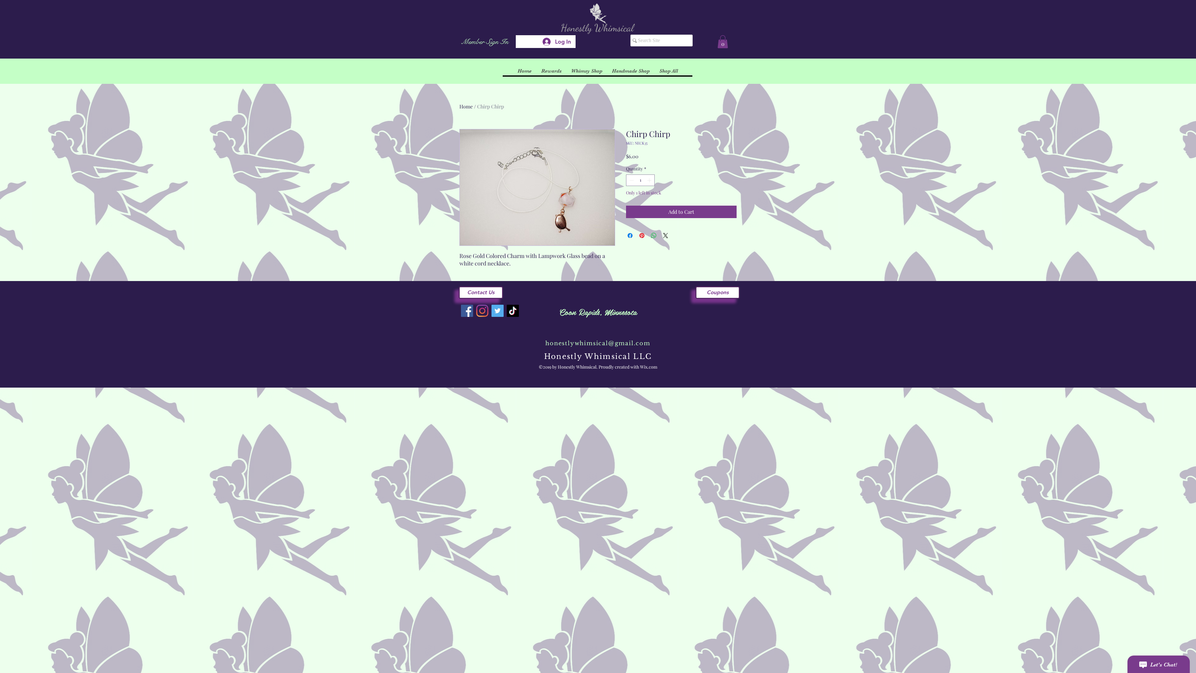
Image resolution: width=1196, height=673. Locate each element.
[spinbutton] (640, 180)
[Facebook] (467, 311)
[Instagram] (482, 311)
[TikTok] (513, 311)
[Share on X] (665, 235)
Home (466, 106)
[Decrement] (631, 180)
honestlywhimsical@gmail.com (597, 343)
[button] (722, 41)
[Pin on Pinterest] (642, 235)
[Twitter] (497, 311)
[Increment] (650, 180)
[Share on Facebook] (630, 235)
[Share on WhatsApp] (653, 235)
